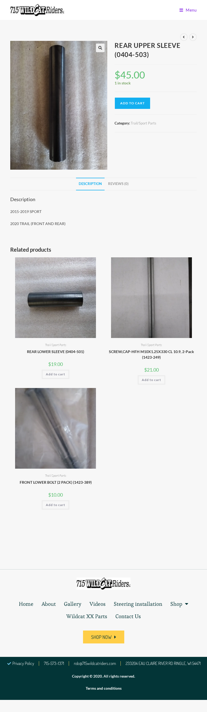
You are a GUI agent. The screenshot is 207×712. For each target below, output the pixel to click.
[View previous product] (184, 37)
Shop (176, 603)
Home (26, 603)
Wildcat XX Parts (86, 616)
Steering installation (138, 603)
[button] (100, 48)
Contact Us (128, 616)
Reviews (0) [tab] (118, 184)
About (49, 603)
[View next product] (193, 37)
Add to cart (132, 103)
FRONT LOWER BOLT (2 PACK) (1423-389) (56, 482)
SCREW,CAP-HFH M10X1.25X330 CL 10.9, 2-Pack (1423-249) (151, 354)
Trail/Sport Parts (143, 123)
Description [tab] (90, 184)
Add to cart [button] (55, 374)
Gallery (72, 603)
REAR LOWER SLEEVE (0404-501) (55, 351)
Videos (97, 603)
